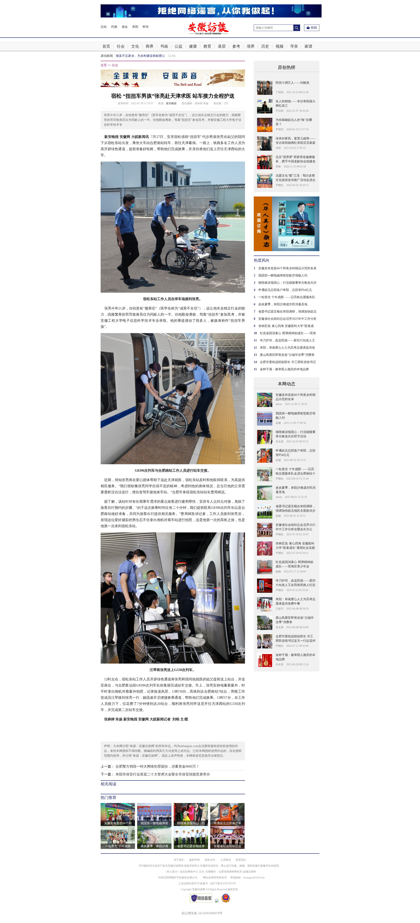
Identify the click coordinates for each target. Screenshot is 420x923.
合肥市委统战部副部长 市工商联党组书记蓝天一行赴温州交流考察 (295, 641)
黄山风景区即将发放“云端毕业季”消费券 (287, 354)
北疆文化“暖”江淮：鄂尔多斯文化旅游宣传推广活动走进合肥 (295, 180)
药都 (114, 26)
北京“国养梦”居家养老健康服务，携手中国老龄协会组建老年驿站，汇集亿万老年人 (295, 161)
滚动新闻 (107, 55)
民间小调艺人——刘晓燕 (292, 82)
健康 (193, 46)
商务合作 (210, 859)
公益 (178, 46)
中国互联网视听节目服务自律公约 (177, 877)
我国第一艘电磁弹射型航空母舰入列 (282, 275)
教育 (207, 46)
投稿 (314, 27)
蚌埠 (146, 26)
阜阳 (135, 26)
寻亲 (294, 46)
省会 (125, 26)
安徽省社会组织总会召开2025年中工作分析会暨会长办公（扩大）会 (295, 529)
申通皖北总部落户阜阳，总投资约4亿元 (285, 290)
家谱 (308, 46)
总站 (104, 26)
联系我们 (241, 859)
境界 (251, 46)
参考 (236, 46)
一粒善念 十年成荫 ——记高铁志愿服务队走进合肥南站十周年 (295, 474)
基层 (222, 46)
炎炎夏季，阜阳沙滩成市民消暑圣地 (282, 304)
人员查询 (225, 859)
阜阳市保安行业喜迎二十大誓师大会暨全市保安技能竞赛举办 (163, 774)
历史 (265, 46)
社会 (121, 46)
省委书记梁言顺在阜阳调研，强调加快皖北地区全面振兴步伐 (295, 511)
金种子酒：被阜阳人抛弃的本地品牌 (284, 369)
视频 (280, 46)
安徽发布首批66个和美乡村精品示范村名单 (287, 268)
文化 (135, 46)
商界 (150, 46)
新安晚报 (171, 103)
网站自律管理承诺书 (215, 877)
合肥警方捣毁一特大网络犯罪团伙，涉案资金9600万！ (158, 766)
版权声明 (194, 859)
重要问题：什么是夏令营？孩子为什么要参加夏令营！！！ (156, 55)
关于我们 (179, 859)
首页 (106, 46)
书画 (164, 46)
